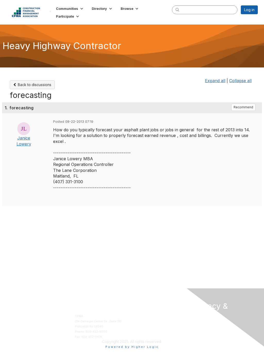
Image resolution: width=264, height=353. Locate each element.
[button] (70, 8)
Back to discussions (34, 84)
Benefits (140, 321)
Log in (249, 9)
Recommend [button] (243, 107)
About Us (199, 325)
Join (137, 316)
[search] (177, 9)
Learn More (142, 326)
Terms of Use (202, 330)
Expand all (215, 80)
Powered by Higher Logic (132, 347)
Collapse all (240, 80)
